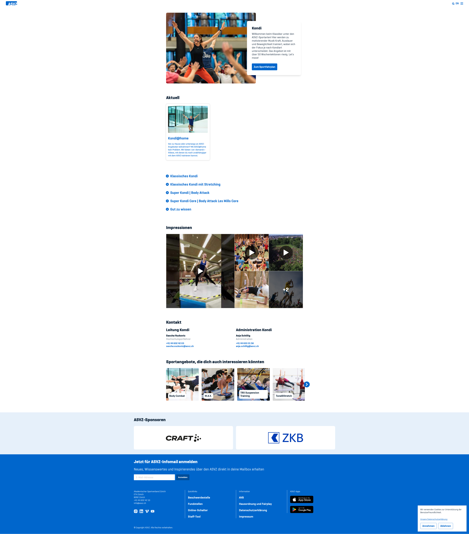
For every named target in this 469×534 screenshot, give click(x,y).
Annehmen (428, 526)
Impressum (246, 516)
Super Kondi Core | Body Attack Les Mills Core (204, 201)
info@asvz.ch (140, 503)
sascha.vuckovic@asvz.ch (180, 346)
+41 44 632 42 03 (175, 343)
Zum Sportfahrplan (264, 67)
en (457, 3)
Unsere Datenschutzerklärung (433, 519)
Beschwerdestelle (199, 497)
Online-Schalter (198, 510)
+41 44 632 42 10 (142, 500)
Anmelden (182, 477)
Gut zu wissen (180, 209)
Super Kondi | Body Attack (189, 192)
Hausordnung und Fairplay (255, 504)
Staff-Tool (194, 516)
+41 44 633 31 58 (245, 343)
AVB (241, 497)
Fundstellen (195, 504)
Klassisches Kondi (184, 176)
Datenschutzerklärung (253, 510)
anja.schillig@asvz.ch (247, 346)
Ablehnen (445, 526)
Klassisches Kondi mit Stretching (195, 184)
